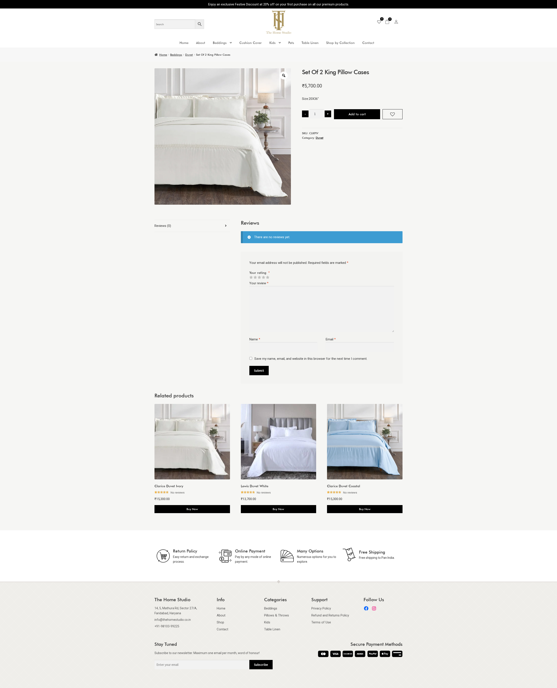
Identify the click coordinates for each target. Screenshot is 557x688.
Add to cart (357, 114)
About (200, 43)
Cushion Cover (250, 43)
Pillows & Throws (276, 615)
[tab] (192, 226)
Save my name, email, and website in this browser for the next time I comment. (310, 359)
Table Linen (310, 43)
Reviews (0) (162, 226)
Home (184, 43)
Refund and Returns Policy (330, 615)
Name (254, 339)
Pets (291, 43)
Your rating (259, 273)
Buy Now (192, 509)
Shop (220, 622)
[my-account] (396, 22)
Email (331, 339)
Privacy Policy (321, 608)
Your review (258, 283)
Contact (368, 43)
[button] (392, 114)
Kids (272, 43)
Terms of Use (321, 622)
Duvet (189, 54)
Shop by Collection (340, 43)
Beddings (219, 43)
